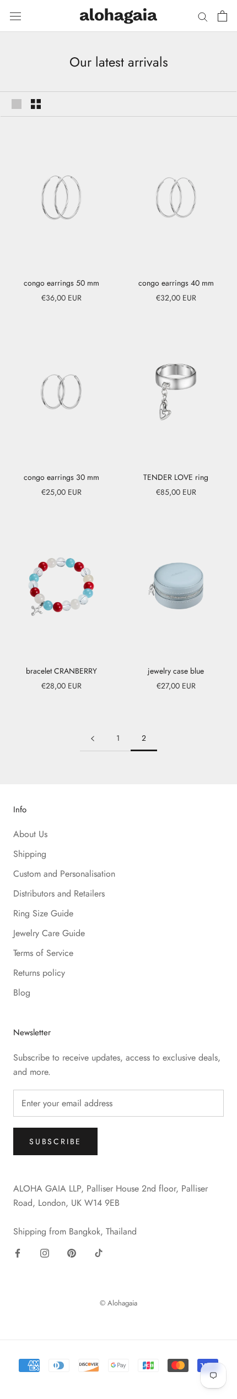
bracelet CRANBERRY (61, 670)
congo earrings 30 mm (61, 477)
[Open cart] (222, 15)
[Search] (203, 16)
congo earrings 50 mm (61, 282)
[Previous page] (92, 738)
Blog (21, 992)
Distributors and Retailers (59, 893)
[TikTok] (98, 1252)
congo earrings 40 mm (176, 282)
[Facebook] (17, 1252)
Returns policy (39, 972)
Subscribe (55, 1141)
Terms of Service (43, 953)
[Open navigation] (15, 15)
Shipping (29, 854)
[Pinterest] (71, 1252)
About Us (30, 834)
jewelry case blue (176, 670)
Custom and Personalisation (64, 873)
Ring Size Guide (43, 913)
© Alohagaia (118, 1303)
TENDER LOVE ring (175, 477)
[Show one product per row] (16, 104)
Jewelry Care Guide (49, 933)
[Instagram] (44, 1252)
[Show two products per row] (36, 104)
